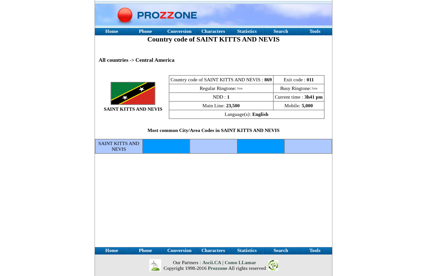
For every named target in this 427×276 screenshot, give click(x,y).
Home (111, 31)
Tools (314, 31)
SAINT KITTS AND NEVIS (118, 146)
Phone (145, 31)
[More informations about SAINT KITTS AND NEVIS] (133, 103)
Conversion (179, 31)
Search (281, 31)
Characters (213, 31)
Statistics (247, 31)
